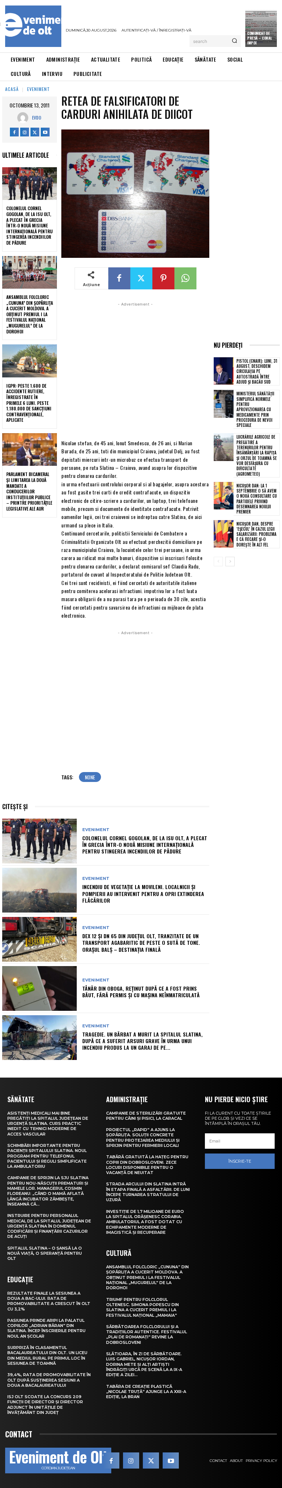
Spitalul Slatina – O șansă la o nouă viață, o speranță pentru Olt (44, 1253)
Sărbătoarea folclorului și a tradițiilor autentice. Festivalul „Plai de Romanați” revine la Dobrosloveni (146, 1334)
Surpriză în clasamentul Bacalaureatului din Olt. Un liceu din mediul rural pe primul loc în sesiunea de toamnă (47, 1355)
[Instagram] (24, 132)
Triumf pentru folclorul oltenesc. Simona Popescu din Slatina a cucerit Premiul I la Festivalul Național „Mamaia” (142, 1307)
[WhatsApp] (185, 278)
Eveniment (38, 89)
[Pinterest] (163, 278)
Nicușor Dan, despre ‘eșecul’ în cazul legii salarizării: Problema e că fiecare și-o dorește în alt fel (256, 534)
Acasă (12, 89)
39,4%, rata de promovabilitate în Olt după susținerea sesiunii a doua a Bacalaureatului (49, 1380)
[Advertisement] (135, 369)
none (90, 777)
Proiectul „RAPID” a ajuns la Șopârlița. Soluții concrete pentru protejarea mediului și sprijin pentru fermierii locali (143, 1137)
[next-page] (230, 561)
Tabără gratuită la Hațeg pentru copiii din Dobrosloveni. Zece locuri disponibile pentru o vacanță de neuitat (147, 1164)
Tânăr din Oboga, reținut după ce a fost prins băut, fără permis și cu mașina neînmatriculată (141, 991)
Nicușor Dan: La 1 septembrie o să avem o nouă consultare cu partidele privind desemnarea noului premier (256, 499)
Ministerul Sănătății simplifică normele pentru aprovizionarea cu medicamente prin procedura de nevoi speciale (255, 409)
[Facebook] (14, 132)
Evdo (36, 117)
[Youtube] (45, 132)
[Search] (234, 41)
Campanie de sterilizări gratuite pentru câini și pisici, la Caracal (146, 1116)
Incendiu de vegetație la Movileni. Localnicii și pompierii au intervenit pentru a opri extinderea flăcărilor (143, 893)
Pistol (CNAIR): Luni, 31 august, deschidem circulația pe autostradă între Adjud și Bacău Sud (256, 371)
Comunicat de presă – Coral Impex (259, 37)
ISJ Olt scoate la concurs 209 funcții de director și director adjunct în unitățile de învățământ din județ (45, 1404)
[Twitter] (34, 132)
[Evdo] (24, 117)
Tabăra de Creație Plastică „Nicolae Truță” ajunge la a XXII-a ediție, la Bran (146, 1392)
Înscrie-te (239, 1161)
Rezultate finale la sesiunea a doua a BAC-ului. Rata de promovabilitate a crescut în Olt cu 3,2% (48, 1301)
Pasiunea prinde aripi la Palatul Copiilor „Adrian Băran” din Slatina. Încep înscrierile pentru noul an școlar (46, 1328)
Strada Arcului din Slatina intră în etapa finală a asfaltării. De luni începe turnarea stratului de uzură (148, 1191)
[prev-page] (218, 561)
